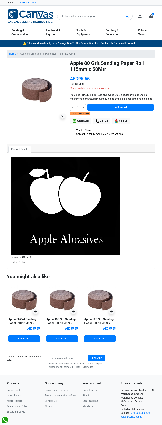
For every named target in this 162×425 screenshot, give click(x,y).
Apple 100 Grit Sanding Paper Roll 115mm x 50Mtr (61, 322)
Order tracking (90, 390)
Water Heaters (14, 400)
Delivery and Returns (56, 390)
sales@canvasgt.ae (131, 416)
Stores (48, 406)
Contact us (51, 400)
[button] (151, 16)
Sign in (86, 395)
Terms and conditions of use (60, 395)
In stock (14, 262)
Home (12, 53)
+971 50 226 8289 (26, 2)
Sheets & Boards (16, 411)
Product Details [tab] (19, 149)
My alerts (88, 406)
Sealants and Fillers (18, 406)
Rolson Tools (14, 390)
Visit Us (122, 120)
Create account (91, 400)
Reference (15, 257)
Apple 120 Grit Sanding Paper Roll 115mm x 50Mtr (99, 322)
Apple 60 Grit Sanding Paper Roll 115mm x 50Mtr (22, 322)
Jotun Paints (14, 395)
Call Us (103, 120)
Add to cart (120, 107)
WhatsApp (82, 120)
